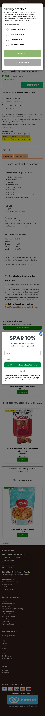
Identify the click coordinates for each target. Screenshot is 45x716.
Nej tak (22, 371)
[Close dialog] (40, 334)
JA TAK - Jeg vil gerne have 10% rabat (22, 364)
